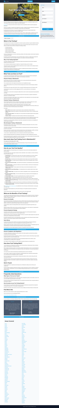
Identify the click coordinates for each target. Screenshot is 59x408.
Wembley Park (24, 332)
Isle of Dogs (23, 323)
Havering (23, 401)
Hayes (23, 356)
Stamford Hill (23, 342)
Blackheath (23, 327)
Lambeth (6, 340)
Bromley (23, 337)
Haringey (23, 347)
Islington (6, 382)
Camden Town (7, 368)
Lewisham (6, 395)
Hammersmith (7, 336)
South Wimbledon (7, 332)
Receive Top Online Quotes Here (21, 229)
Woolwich (23, 365)
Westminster (6, 349)
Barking (23, 379)
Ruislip (23, 382)
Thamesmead (24, 388)
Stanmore (23, 369)
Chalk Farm (6, 373)
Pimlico (6, 337)
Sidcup (23, 374)
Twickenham (6, 364)
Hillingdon (23, 361)
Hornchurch (23, 400)
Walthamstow (24, 370)
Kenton (23, 355)
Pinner (23, 373)
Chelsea (6, 328)
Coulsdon (23, 346)
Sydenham (6, 376)
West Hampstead (7, 381)
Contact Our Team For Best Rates (21, 71)
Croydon (6, 386)
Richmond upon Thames (8, 354)
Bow (22, 333)
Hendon (23, 338)
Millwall (6, 396)
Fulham (6, 326)
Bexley (23, 393)
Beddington (6, 377)
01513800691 (30, 1)
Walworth (6, 358)
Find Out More (21, 271)
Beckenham (6, 399)
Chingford (23, 391)
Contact (53, 1)
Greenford (23, 329)
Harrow (23, 352)
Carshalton (6, 378)
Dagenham (23, 396)
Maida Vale (6, 355)
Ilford (22, 384)
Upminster (23, 402)
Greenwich (6, 401)
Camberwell (6, 350)
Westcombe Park (24, 341)
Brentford (6, 359)
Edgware (23, 368)
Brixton (6, 341)
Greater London (24, 351)
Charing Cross (7, 351)
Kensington (6, 335)
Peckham (6, 363)
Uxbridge (23, 387)
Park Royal (6, 372)
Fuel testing (5, 24)
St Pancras (6, 367)
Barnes (6, 331)
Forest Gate (23, 364)
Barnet (23, 378)
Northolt (23, 350)
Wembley (6, 400)
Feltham (23, 343)
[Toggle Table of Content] (12, 38)
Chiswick (6, 345)
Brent (22, 328)
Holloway (6, 392)
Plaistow (23, 359)
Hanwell (6, 387)
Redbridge (23, 383)
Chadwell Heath (24, 397)
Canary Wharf (24, 324)
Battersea (6, 327)
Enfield (23, 392)
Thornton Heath (7, 360)
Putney (6, 323)
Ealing (6, 391)
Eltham (23, 360)
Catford (6, 390)
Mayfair (6, 346)
